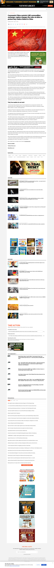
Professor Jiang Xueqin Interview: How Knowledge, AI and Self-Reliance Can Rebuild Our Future (31, 385)
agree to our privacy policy (14, 565)
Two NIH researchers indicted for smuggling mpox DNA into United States (19, 445)
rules (14, 27)
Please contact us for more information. (13, 340)
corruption (30, 155)
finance (40, 155)
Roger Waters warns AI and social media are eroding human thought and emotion (20, 450)
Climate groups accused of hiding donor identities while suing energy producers (20, 455)
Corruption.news (27, 141)
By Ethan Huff (10, 21)
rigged (11, 27)
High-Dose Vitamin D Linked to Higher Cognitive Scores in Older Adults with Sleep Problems (22, 425)
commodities (25, 155)
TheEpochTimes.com (12, 145)
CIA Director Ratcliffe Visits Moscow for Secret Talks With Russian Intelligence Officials (21, 410)
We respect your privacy (27, 554)
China (20, 155)
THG (15, 27)
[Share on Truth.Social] (22, 24)
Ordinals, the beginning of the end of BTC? (26, 305)
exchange (35, 155)
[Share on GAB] (18, 24)
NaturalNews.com (11, 147)
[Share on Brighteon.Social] (9, 24)
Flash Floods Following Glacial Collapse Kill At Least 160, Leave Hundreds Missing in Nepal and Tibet (23, 415)
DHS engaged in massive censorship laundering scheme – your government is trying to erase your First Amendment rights (32, 181)
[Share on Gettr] (24, 24)
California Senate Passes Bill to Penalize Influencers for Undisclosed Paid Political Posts (21, 460)
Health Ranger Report (12, 353)
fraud (44, 155)
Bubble (9, 155)
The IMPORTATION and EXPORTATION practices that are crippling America (31, 215)
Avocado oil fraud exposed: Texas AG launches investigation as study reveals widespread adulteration (23, 418)
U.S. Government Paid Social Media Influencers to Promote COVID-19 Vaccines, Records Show (22, 405)
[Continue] (36, 552)
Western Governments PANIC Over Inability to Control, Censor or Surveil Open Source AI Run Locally (31, 370)
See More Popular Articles (27, 465)
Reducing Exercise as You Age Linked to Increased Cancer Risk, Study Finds (19, 462)
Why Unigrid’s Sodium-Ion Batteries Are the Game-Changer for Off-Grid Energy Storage (21, 403)
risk (12, 27)
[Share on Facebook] (11, 24)
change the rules (22, 55)
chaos (16, 155)
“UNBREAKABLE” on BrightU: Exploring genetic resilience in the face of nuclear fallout (21, 435)
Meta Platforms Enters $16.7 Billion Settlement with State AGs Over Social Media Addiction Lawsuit (23, 440)
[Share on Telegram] (15, 24)
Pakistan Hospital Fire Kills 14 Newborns (14, 413)
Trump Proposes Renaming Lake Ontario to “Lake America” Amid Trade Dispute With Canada (22, 408)
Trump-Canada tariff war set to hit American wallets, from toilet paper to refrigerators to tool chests (23, 420)
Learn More (38, 564)
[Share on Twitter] (13, 24)
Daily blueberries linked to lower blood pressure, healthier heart (17, 430)
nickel (9, 27)
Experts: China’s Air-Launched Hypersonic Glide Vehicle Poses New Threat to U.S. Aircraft (21, 457)
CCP (13, 155)
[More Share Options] (27, 24)
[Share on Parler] (20, 24)
